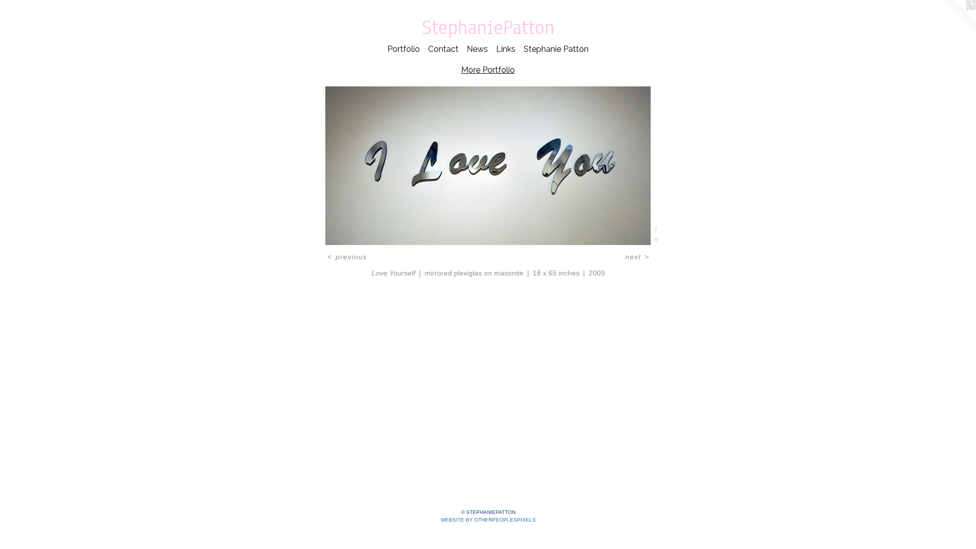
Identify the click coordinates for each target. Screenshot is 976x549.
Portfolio (403, 49)
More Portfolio (488, 70)
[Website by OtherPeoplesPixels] (955, 20)
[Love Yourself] (488, 165)
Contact (443, 49)
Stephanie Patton (556, 49)
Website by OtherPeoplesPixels (488, 520)
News (477, 49)
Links (505, 49)
